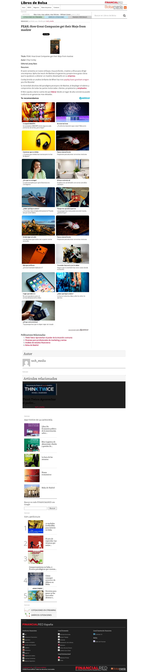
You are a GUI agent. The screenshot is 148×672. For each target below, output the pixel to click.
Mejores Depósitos (29, 661)
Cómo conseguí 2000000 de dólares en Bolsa (50, 580)
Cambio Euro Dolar (65, 650)
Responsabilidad (41, 667)
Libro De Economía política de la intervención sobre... (49, 429)
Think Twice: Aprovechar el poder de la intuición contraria (48, 337)
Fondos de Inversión (30, 645)
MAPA (29, 7)
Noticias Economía (65, 634)
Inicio (23, 7)
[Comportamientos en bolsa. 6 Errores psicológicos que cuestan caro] (35, 557)
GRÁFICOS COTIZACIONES (56, 17)
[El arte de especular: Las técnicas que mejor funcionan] (35, 542)
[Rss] (125, 8)
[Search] (124, 15)
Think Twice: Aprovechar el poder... (39, 401)
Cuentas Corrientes (29, 658)
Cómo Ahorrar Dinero (66, 648)
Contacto (56, 7)
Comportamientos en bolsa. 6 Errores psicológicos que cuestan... (43, 568)
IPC (25, 634)
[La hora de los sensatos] (32, 460)
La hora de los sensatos (47, 458)
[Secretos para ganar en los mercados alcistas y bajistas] (35, 594)
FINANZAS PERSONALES (80, 17)
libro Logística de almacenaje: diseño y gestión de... (49, 444)
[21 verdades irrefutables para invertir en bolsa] (35, 526)
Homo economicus (46, 473)
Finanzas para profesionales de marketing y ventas (46, 340)
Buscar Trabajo (64, 637)
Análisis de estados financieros (37, 342)
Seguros (26, 653)
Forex (61, 660)
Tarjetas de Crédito (29, 655)
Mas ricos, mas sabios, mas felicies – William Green (52, 14)
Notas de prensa (46, 7)
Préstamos (27, 650)
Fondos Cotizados (29, 642)
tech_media (50, 21)
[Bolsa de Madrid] (32, 491)
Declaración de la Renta (66, 642)
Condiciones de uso (29, 667)
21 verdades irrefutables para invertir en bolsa (51, 526)
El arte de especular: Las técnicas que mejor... (51, 542)
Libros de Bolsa (34, 2)
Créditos (26, 647)
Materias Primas (64, 658)
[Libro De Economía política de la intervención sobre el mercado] (32, 429)
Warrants (62, 645)
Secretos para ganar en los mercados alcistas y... (51, 594)
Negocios (36, 7)
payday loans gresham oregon (76, 79)
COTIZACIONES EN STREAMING (32, 17)
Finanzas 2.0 (98, 634)
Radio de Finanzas (100, 641)
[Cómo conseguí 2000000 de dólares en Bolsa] (35, 579)
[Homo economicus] (32, 475)
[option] (40, 396)
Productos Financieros (30, 637)
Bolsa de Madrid (31, 345)
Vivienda (62, 640)
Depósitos (27, 640)
